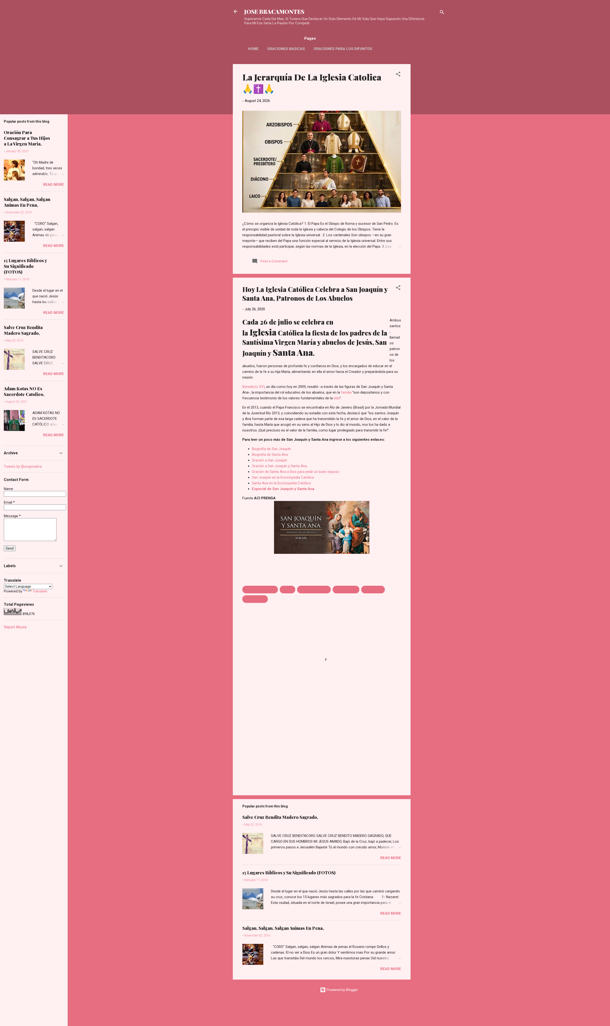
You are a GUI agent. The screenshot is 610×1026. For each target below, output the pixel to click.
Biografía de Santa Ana (270, 454)
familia (346, 392)
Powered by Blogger (342, 990)
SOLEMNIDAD (255, 599)
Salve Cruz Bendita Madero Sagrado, (280, 817)
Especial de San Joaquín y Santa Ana (283, 489)
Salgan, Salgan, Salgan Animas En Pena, (283, 928)
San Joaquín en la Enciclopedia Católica (283, 477)
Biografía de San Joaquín (271, 449)
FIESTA (287, 589)
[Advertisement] (429, 135)
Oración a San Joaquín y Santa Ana (279, 466)
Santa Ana (293, 352)
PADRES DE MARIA (314, 589)
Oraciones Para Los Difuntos (343, 49)
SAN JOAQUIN (346, 589)
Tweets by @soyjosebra (23, 466)
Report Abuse (15, 627)
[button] (398, 75)
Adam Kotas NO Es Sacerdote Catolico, (24, 391)
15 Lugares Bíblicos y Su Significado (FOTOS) (289, 873)
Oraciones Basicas (286, 49)
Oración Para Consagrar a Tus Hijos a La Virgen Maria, (27, 138)
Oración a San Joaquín (269, 460)
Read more (390, 858)
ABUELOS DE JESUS (260, 589)
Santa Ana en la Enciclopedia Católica (281, 483)
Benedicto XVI (253, 387)
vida (337, 398)
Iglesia (262, 332)
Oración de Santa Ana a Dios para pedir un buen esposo (295, 472)
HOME (253, 49)
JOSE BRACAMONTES (274, 11)
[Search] (442, 13)
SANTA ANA (373, 589)
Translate (40, 591)
